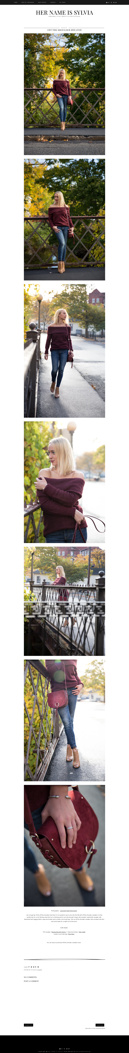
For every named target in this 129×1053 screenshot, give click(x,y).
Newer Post (28, 1025)
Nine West (71, 934)
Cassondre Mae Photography (68, 911)
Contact (53, 2)
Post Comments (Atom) (99, 1028)
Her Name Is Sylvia (64, 12)
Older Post (100, 1025)
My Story (63, 2)
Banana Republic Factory (59, 932)
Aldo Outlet (82, 932)
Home (15, 2)
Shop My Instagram (28, 2)
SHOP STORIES (42, 2)
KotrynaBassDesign (83, 1051)
